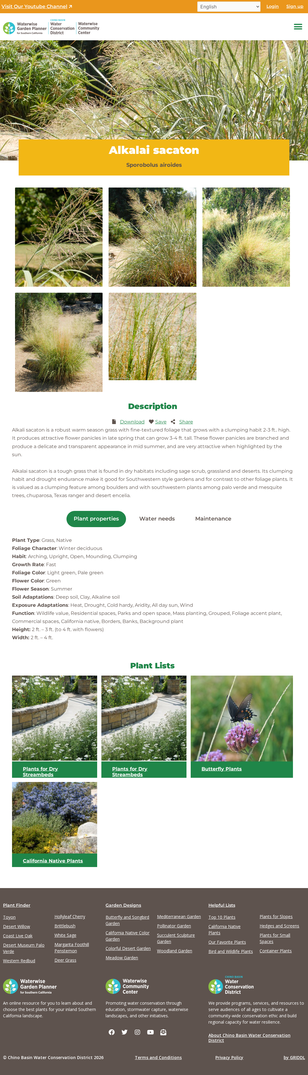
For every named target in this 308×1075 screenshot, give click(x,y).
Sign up (294, 6)
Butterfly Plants (222, 768)
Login (272, 6)
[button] (298, 27)
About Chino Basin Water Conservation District (249, 1037)
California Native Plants (53, 860)
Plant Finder (16, 905)
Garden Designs (123, 905)
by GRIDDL (294, 1057)
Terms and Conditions (158, 1057)
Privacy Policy (229, 1057)
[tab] (96, 519)
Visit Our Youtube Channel (34, 6)
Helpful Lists (221, 905)
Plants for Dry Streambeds (40, 771)
